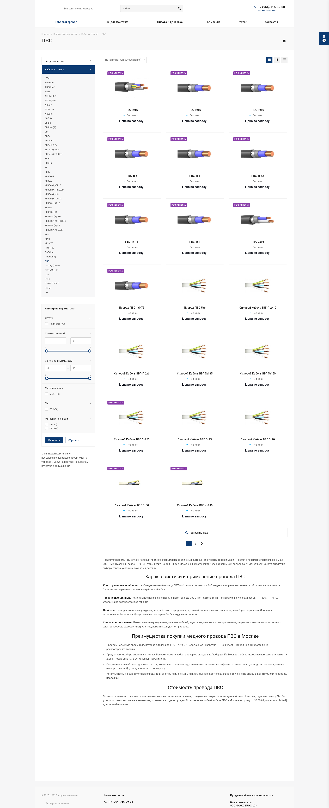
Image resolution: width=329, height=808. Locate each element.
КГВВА (48, 181)
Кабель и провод (66, 22)
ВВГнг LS (49, 140)
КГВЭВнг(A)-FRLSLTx (55, 221)
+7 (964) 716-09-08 (271, 7)
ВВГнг (48, 136)
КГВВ (47, 172)
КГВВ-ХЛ (49, 176)
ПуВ (47, 274)
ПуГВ (47, 279)
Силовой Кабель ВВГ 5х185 (194, 373)
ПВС (47, 261)
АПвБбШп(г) (51, 96)
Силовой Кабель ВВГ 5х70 (258, 439)
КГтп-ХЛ (49, 243)
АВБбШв (49, 82)
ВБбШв (48, 118)
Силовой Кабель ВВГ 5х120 (131, 439)
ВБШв (48, 123)
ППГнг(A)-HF (51, 270)
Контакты (271, 22)
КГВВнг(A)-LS (51, 194)
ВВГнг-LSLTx (51, 145)
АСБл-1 (48, 105)
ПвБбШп (49, 252)
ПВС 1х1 (194, 241)
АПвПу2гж (50, 100)
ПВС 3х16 (132, 110)
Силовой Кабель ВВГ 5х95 (195, 439)
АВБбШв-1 (50, 87)
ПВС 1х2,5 (257, 175)
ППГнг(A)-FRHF (52, 265)
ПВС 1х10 (258, 110)
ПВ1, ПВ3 (49, 247)
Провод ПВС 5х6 (194, 307)
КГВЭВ (48, 207)
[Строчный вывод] (277, 60)
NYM (47, 78)
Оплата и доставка (170, 22)
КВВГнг (48, 163)
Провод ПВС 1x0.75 (131, 307)
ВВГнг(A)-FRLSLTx (54, 154)
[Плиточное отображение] (269, 60)
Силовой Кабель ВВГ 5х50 (132, 505)
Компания (213, 22)
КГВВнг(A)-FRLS (53, 185)
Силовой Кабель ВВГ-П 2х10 (257, 307)
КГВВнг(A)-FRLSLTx (54, 189)
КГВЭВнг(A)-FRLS (54, 216)
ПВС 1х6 (131, 175)
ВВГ (47, 131)
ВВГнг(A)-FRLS (52, 149)
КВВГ (47, 158)
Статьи (242, 22)
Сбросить (73, 440)
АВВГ (47, 91)
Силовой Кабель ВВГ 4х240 (194, 505)
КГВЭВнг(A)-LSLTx (54, 230)
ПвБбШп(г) (50, 256)
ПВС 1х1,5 (131, 241)
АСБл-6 (48, 114)
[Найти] (179, 8)
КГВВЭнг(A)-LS (52, 203)
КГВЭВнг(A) (51, 212)
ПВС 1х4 (194, 175)
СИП (47, 292)
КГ (46, 167)
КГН (47, 234)
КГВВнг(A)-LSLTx (53, 198)
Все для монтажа (116, 22)
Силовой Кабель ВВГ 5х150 (258, 373)
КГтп (47, 239)
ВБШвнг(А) (50, 127)
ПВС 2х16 (258, 241)
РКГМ (48, 288)
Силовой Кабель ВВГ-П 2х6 (131, 373)
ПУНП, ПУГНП (52, 283)
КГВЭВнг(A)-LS (52, 225)
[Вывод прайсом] (284, 60)
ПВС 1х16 (195, 110)
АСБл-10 (49, 109)
